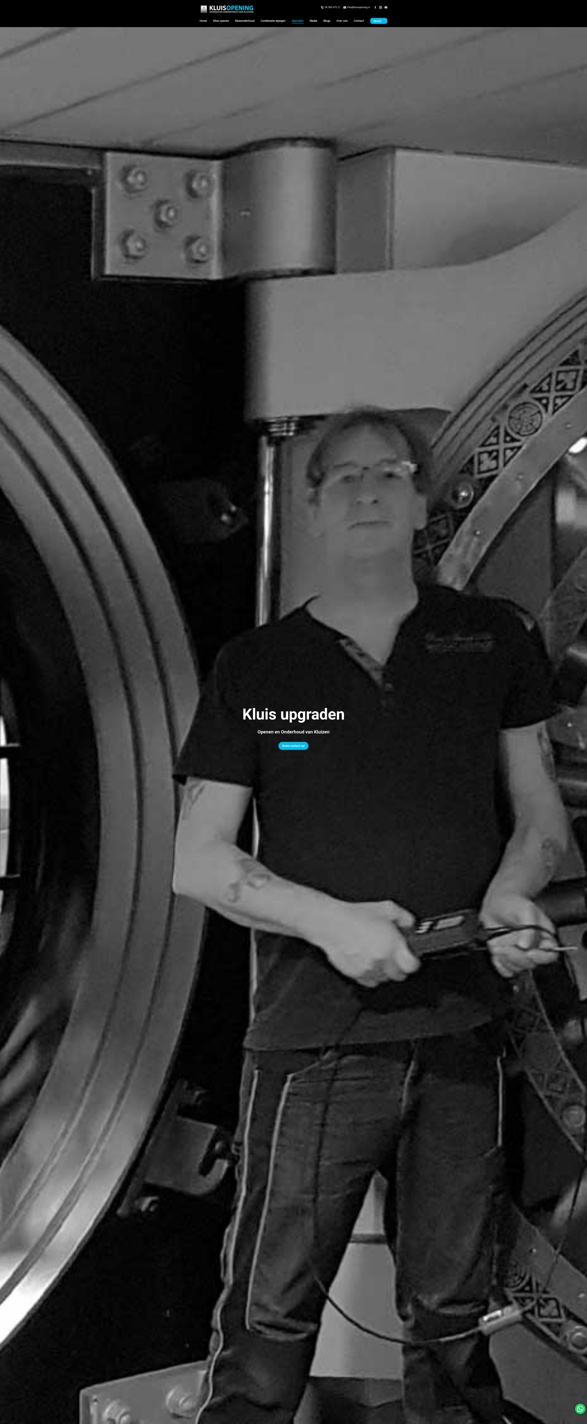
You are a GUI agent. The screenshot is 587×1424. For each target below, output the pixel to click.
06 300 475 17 (332, 7)
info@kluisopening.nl (358, 7)
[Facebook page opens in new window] (375, 7)
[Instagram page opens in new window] (380, 7)
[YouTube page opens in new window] (386, 7)
